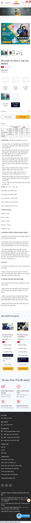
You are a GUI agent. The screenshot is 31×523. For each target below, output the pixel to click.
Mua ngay (23, 117)
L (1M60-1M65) (7, 348)
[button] (28, 315)
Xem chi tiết (8, 364)
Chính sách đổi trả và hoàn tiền (10, 468)
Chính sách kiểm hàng (7, 471)
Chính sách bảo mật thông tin (9, 474)
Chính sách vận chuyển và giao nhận (11, 465)
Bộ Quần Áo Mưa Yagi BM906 (22, 336)
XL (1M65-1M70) (7, 352)
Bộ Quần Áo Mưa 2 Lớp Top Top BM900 (7, 336)
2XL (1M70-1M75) (8, 355)
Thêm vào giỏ (8, 117)
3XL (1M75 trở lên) (7, 360)
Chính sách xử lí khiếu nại (8, 462)
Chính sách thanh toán (7, 459)
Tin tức (3, 450)
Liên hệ (3, 447)
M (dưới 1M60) (7, 345)
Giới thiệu (4, 453)
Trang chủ (8, 2)
